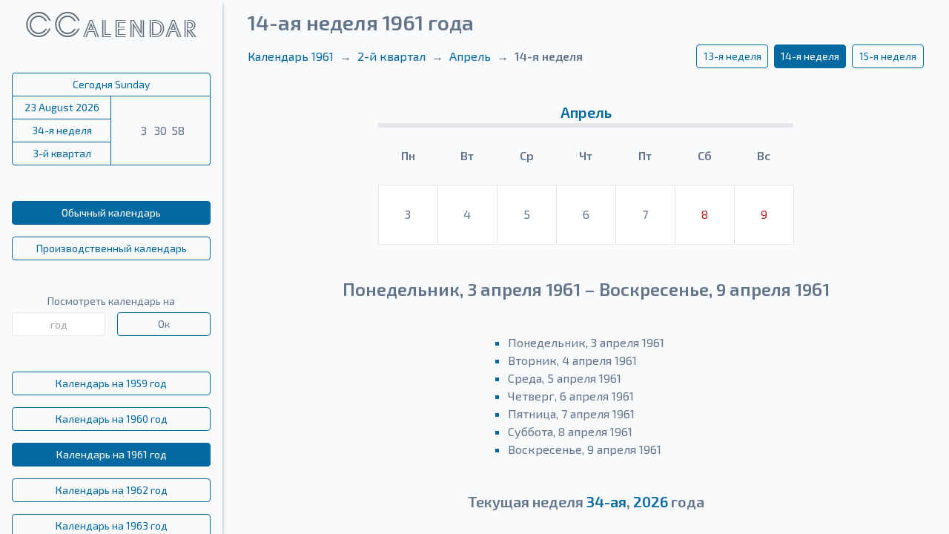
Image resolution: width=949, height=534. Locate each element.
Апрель (470, 56)
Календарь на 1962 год (112, 490)
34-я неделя (62, 130)
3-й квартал (62, 153)
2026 (650, 501)
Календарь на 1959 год (111, 383)
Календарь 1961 (291, 56)
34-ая (606, 501)
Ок (164, 323)
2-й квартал (391, 56)
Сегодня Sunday (111, 84)
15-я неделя (887, 56)
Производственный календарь (111, 248)
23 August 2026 (61, 107)
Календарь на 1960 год (112, 418)
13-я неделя (732, 56)
